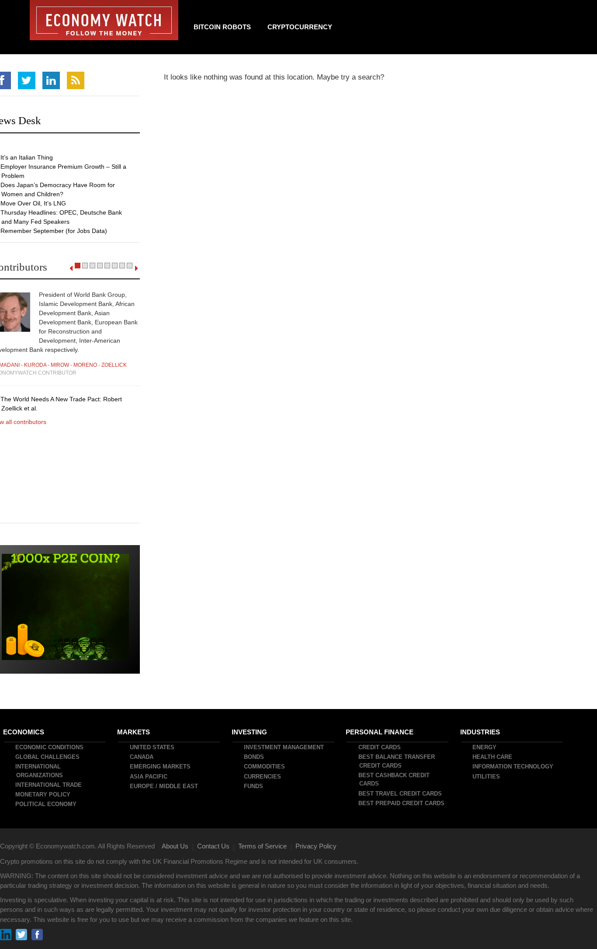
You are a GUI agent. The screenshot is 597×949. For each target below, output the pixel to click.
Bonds (254, 757)
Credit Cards (380, 747)
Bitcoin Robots (222, 27)
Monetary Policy (43, 794)
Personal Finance (380, 732)
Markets (134, 732)
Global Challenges (48, 757)
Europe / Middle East (164, 786)
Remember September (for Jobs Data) (54, 230)
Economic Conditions (49, 747)
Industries (480, 732)
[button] (77, 265)
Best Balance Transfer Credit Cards (397, 761)
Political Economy (46, 804)
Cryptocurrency (299, 27)
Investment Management (284, 747)
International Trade (49, 785)
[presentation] (71, 268)
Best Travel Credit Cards (400, 793)
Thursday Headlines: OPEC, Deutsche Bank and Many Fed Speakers (61, 217)
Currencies (263, 776)
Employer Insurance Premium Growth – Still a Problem (63, 171)
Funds (254, 786)
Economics (24, 732)
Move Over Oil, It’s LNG (33, 203)
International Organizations (39, 771)
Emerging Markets (161, 766)
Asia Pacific (149, 776)
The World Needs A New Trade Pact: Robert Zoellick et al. (61, 404)
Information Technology (513, 766)
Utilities (486, 776)
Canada (142, 757)
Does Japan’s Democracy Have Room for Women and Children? (58, 189)
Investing (250, 732)
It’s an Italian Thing (27, 157)
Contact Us (213, 846)
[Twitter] (26, 80)
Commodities (265, 766)
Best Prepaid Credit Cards (401, 803)
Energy (484, 747)
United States (152, 747)
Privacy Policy (316, 846)
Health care (492, 757)
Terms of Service (262, 846)
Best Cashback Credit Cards (394, 779)
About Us (175, 846)
